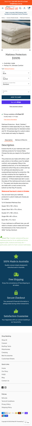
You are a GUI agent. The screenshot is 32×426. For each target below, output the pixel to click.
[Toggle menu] (2, 8)
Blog (3, 377)
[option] (16, 34)
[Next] (30, 50)
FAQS (3, 374)
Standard (6, 84)
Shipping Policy (7, 407)
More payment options (16, 106)
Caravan (4, 343)
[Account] (24, 7)
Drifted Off (13, 421)
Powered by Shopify (22, 421)
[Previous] (2, 50)
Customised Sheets (8, 359)
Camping (5, 352)
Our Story (5, 371)
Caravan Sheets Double (12, 17)
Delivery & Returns (21, 140)
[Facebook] (3, 387)
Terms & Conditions (8, 401)
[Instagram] (5, 387)
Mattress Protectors (25, 17)
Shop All (4, 340)
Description (8, 140)
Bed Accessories (7, 355)
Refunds (4, 398)
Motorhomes (6, 349)
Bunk (4, 73)
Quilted (5, 79)
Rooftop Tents (6, 346)
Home (3, 17)
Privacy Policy (6, 404)
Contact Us (5, 381)
